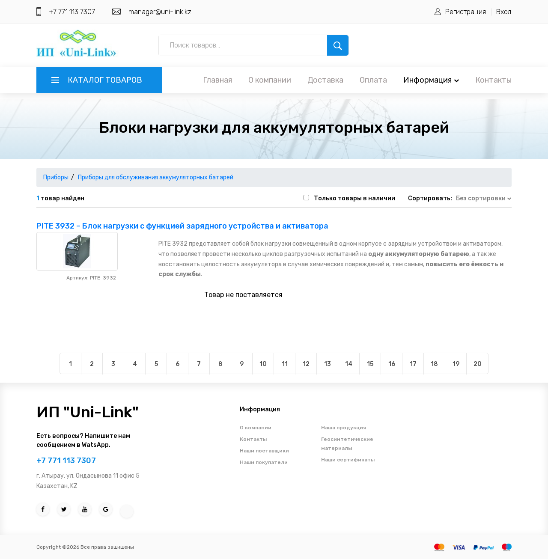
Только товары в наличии (354, 198)
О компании (269, 80)
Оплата (373, 80)
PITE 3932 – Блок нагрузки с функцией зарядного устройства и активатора (182, 226)
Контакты (493, 80)
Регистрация (465, 12)
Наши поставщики (264, 451)
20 (478, 364)
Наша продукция (343, 428)
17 (413, 364)
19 (456, 364)
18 (434, 364)
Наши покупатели (264, 462)
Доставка (325, 80)
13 (327, 364)
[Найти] (337, 45)
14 (348, 364)
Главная (217, 80)
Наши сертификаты (348, 460)
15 (370, 364)
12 (306, 364)
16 (391, 364)
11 (285, 364)
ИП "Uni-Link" (87, 412)
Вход (504, 12)
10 (263, 364)
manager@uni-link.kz (159, 12)
